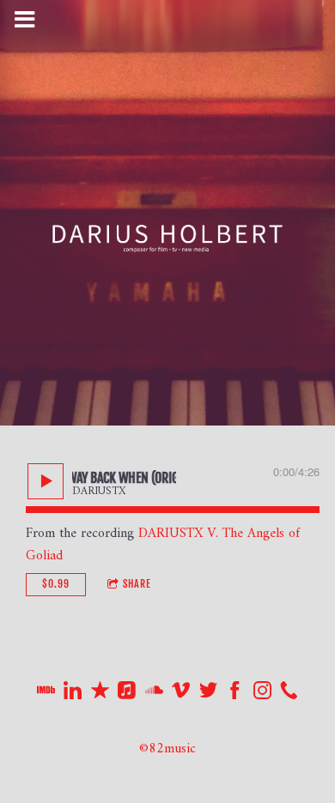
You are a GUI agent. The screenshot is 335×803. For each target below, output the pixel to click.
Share (137, 583)
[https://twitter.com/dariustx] (208, 694)
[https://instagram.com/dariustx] (262, 694)
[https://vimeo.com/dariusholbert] (181, 694)
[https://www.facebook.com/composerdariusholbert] (235, 694)
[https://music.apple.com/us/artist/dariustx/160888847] (127, 694)
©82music (167, 749)
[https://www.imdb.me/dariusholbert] (46, 694)
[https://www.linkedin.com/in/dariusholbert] (73, 694)
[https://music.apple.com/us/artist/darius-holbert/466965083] (100, 694)
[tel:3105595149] (289, 694)
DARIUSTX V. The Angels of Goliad (163, 545)
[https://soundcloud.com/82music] (154, 694)
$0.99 (56, 583)
